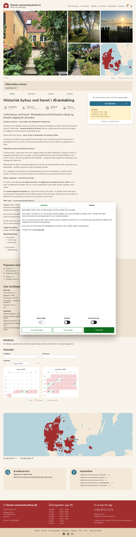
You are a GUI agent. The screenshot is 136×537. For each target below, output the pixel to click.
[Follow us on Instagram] (68, 534)
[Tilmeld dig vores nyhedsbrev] (72, 534)
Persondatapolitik (54, 531)
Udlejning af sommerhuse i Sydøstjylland (94, 483)
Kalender (70, 94)
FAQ (80, 531)
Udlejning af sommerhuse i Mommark (93, 485)
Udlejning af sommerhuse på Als (91, 480)
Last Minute (102, 6)
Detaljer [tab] (92, 205)
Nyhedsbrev (65, 531)
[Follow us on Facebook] (63, 534)
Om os (86, 531)
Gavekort (121, 6)
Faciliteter (51, 94)
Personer (46, 354)
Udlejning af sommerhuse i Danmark (93, 475)
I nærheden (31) (11, 88)
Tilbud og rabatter (96, 531)
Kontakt (44, 531)
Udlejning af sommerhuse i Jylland (92, 477)
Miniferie (94, 6)
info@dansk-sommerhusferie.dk (104, 516)
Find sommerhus (73, 6)
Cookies (37, 531)
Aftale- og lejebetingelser (110, 121)
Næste (38, 363)
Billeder (12, 94)
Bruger (131, 6)
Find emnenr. (85, 6)
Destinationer (112, 6)
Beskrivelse (31, 94)
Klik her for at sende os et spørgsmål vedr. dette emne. (33, 477)
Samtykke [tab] (44, 205)
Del (114, 78)
